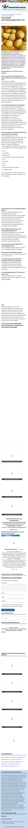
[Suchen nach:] (14, 618)
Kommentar (4, 582)
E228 (12, 53)
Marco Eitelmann (5, 23)
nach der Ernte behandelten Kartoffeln (17, 58)
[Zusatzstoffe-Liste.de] (14, 1)
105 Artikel (21, 549)
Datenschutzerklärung (6, 819)
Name (2, 593)
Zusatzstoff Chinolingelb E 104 (18, 757)
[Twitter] (7, 535)
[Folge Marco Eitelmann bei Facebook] (11, 569)
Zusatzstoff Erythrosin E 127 (16, 759)
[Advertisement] (14, 192)
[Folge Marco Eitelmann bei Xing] (16, 569)
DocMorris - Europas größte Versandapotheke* (14, 527)
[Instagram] (10, 535)
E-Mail (2, 597)
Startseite (3, 14)
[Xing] (18, 535)
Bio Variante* (16, 64)
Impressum (3, 816)
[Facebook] (3, 535)
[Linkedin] (14, 535)
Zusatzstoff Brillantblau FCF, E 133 (12, 766)
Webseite (3, 601)
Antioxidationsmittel (11, 14)
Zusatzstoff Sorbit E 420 (14, 764)
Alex (2, 766)
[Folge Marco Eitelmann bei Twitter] (13, 569)
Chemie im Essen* (14, 627)
